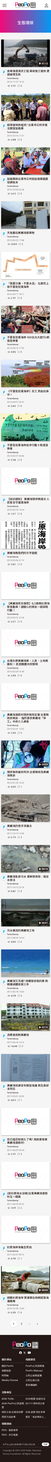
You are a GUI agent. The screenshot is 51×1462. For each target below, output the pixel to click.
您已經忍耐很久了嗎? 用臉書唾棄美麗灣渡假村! (27, 1141)
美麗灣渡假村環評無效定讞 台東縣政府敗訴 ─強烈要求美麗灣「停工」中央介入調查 (28, 718)
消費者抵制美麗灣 (18, 1035)
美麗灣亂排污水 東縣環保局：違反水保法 (28, 878)
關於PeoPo (7, 1365)
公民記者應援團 (34, 1375)
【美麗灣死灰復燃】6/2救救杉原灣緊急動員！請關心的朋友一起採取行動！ (28, 606)
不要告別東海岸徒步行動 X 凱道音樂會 (27, 446)
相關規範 (6, 1370)
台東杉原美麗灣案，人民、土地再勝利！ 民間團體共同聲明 (27, 662)
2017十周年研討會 (35, 1403)
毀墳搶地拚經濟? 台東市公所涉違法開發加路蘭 (27, 126)
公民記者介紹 (33, 1380)
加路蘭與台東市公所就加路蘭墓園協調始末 (27, 180)
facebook (20, 1352)
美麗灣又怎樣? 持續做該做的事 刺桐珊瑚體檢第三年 (27, 982)
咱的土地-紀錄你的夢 (12, 1412)
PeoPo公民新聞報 (35, 1365)
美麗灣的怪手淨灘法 (19, 826)
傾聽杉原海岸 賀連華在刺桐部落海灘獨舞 (28, 1299)
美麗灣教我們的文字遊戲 (22, 553)
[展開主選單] (4, 5)
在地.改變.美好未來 (35, 1412)
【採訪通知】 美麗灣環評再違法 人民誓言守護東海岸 (28, 500)
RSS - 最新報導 (10, 1430)
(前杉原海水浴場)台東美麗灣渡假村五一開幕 (27, 1194)
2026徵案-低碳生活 (35, 1398)
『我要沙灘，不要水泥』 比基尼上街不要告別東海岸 (28, 285)
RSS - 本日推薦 (10, 1434)
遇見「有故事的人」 (36, 1416)
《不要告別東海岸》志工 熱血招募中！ (28, 392)
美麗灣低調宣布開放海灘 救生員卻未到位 (28, 1087)
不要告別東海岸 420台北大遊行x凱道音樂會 (28, 338)
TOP (45, 1444)
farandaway (12, 78)
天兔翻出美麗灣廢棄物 (20, 232)
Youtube (29, 1352)
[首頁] (25, 5)
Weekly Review (10, 1380)
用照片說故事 (9, 1416)
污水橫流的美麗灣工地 (20, 930)
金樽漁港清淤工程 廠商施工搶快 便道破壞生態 (28, 72)
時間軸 (5, 1375)
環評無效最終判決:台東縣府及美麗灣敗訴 (28, 773)
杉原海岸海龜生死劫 (19, 1247)
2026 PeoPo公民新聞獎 (13, 1405)
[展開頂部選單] (46, 5)
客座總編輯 (31, 1384)
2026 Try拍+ (8, 1398)
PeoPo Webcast (34, 1370)
